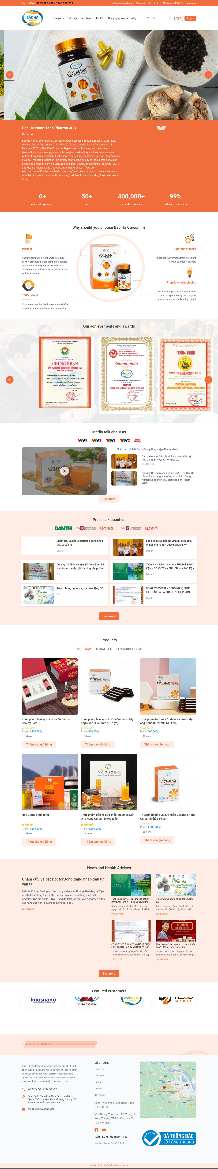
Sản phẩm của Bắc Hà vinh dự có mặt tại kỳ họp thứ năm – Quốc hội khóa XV (166, 458)
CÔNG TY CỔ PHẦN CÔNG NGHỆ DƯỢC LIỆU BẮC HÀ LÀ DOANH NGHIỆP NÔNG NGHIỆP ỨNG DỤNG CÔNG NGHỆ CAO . (169, 592)
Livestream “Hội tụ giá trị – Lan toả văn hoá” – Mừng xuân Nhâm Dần (175, 945)
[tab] (84, 649)
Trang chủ (58, 18)
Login (190, 18)
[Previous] (10, 75)
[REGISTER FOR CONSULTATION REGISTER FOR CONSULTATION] (109, 75)
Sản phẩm (85, 18)
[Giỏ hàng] (178, 18)
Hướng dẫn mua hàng (121, 3)
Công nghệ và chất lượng (122, 18)
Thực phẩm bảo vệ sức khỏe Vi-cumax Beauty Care (46, 721)
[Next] (208, 75)
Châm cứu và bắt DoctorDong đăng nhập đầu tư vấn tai (148, 449)
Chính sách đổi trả (172, 3)
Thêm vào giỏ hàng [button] (39, 744)
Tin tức (100, 18)
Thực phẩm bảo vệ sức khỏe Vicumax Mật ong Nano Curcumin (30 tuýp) (167, 721)
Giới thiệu (72, 18)
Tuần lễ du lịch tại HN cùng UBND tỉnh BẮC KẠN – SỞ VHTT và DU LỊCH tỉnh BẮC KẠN (130, 900)
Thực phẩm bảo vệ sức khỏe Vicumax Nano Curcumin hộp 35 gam (167, 816)
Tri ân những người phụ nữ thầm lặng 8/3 (80, 588)
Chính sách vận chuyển (147, 3)
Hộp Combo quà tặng (35, 814)
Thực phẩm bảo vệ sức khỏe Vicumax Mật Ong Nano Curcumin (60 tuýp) (107, 816)
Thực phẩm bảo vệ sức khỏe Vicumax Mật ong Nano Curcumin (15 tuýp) (107, 721)
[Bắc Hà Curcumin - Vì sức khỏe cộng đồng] (37, 18)
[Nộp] (170, 18)
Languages (190, 3)
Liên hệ (97, 1088)
